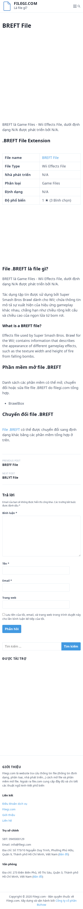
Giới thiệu (8, 815)
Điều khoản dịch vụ (14, 804)
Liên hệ (7, 820)
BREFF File (10, 465)
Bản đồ (63, 854)
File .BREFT (11, 429)
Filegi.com (25, 3)
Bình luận (9, 513)
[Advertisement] (41, 80)
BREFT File (50, 157)
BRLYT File (10, 477)
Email (7, 580)
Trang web (9, 597)
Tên (5, 563)
